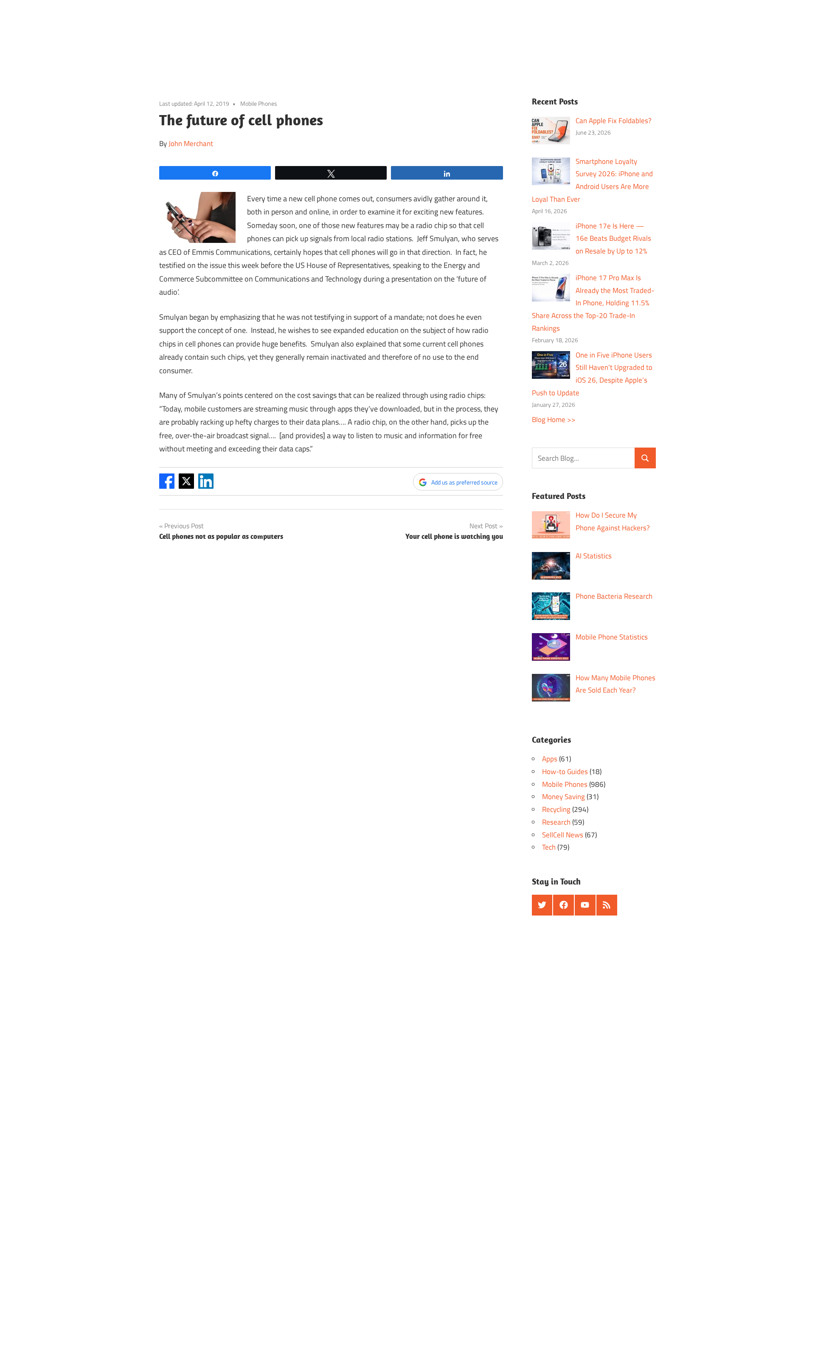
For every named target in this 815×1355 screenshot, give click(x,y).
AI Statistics (594, 555)
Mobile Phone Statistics (612, 636)
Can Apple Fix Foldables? (614, 120)
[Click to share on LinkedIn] (206, 486)
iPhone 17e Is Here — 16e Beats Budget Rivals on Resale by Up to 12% (613, 238)
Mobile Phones (258, 103)
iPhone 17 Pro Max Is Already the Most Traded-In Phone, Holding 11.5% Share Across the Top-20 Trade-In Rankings (593, 303)
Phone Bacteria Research (614, 596)
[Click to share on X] (186, 486)
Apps (549, 758)
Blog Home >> (554, 419)
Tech (549, 847)
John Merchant (191, 143)
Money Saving (563, 796)
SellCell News (562, 834)
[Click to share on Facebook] (166, 486)
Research (556, 822)
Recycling (556, 809)
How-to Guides (565, 771)
